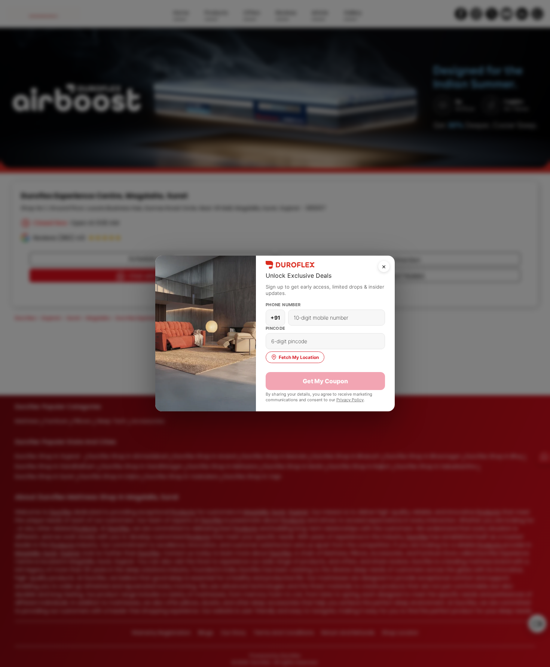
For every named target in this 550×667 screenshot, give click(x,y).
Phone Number (283, 304)
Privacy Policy (350, 399)
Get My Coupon (325, 381)
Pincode (275, 328)
